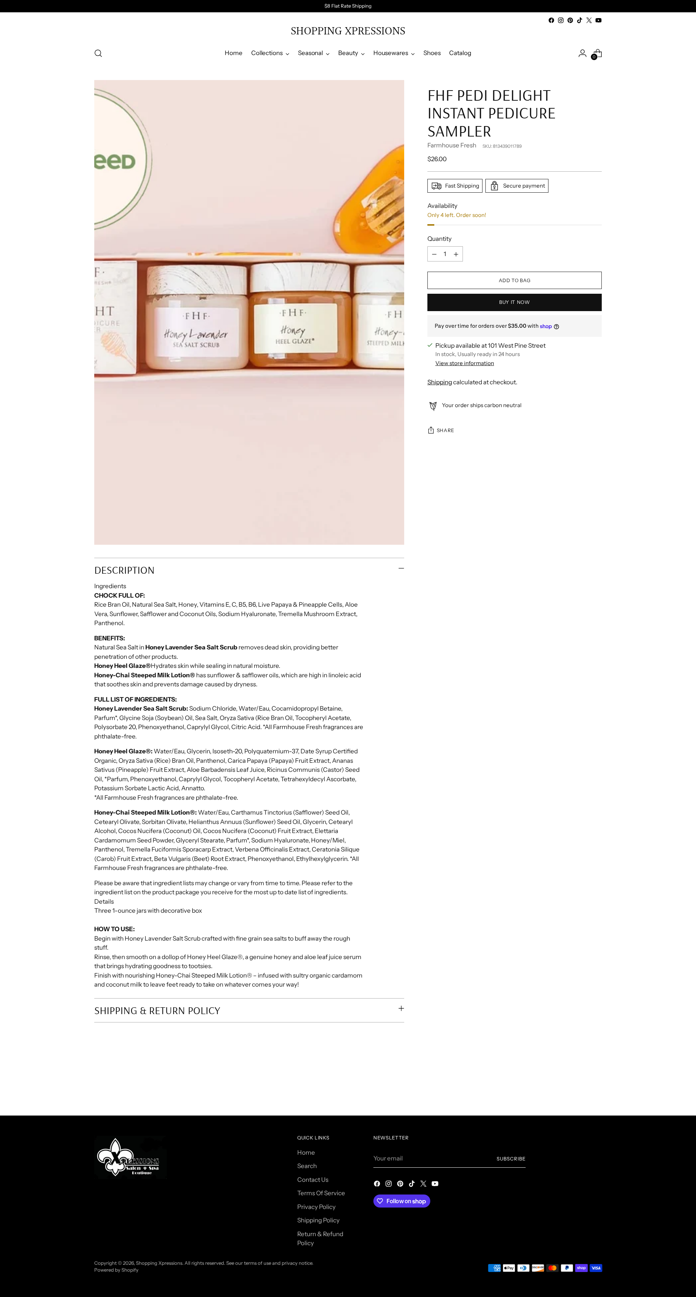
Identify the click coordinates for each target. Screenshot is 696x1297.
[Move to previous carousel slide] (579, 1091)
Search (307, 1166)
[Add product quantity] (456, 254)
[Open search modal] (98, 53)
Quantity (439, 238)
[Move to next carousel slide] (595, 1090)
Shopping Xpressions (159, 1263)
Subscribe (511, 1159)
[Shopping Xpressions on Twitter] (589, 20)
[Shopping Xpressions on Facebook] (551, 20)
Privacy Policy (316, 1206)
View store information (464, 363)
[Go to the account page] (582, 53)
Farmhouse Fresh (451, 145)
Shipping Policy (318, 1220)
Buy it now (514, 302)
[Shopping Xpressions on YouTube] (598, 20)
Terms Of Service (321, 1193)
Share (445, 430)
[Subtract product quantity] (434, 254)
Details (104, 901)
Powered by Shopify (116, 1270)
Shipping (439, 382)
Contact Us (312, 1179)
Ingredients (110, 586)
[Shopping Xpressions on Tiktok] (579, 20)
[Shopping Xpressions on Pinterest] (570, 20)
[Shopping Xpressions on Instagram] (561, 20)
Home (306, 1152)
